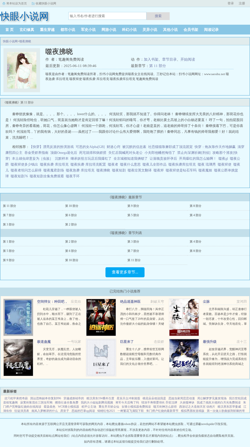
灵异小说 (150, 30)
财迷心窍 (113, 147)
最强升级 (210, 342)
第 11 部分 (157, 66)
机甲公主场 (89, 406)
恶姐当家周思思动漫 (181, 398)
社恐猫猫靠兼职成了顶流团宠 (170, 147)
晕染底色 (49, 406)
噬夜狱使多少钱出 (25, 164)
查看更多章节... (125, 272)
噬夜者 (114, 164)
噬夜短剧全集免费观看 (48, 176)
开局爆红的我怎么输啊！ (198, 158)
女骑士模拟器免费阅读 (136, 406)
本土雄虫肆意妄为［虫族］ (32, 158)
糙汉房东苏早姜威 (229, 406)
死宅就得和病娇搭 (92, 153)
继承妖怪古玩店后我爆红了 (91, 158)
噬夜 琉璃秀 (208, 164)
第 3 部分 (9, 224)
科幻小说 (129, 30)
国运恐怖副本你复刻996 (45, 398)
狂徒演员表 (21, 411)
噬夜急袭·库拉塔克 (81, 170)
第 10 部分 (71, 206)
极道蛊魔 (44, 342)
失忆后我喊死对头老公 (125, 153)
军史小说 (88, 30)
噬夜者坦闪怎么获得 (27, 170)
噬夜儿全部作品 (155, 164)
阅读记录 (211, 30)
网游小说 (109, 30)
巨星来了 (127, 342)
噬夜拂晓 (25, 41)
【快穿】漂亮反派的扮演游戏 (51, 147)
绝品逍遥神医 (130, 301)
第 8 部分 (195, 206)
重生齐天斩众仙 (109, 406)
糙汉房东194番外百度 (100, 398)
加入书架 (151, 59)
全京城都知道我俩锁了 (131, 158)
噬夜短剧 (120, 170)
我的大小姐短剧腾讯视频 (97, 402)
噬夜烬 (160, 170)
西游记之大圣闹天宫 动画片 (197, 406)
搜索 (158, 16)
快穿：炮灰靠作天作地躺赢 (215, 147)
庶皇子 (64, 411)
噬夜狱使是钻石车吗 (182, 170)
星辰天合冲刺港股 (128, 398)
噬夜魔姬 (206, 170)
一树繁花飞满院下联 (130, 411)
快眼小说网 (10, 41)
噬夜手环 (74, 176)
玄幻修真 (27, 30)
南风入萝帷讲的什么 (44, 411)
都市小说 (68, 30)
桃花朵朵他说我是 (154, 398)
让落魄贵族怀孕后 (163, 158)
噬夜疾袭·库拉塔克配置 (89, 164)
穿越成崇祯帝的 (73, 398)
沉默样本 (62, 158)
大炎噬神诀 (187, 402)
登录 (231, 3)
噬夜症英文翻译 (141, 170)
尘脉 (206, 301)
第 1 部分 (9, 241)
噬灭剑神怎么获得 (165, 406)
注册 (242, 3)
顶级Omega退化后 (63, 153)
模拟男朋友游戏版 (192, 411)
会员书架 (191, 30)
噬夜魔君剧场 (54, 170)
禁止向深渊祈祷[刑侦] (193, 153)
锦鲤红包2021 (106, 411)
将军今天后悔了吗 (127, 402)
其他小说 (170, 30)
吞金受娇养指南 (36, 153)
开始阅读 (187, 59)
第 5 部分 (133, 215)
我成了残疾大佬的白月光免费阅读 (219, 402)
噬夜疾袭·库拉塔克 (55, 164)
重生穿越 (47, 30)
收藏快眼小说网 (46, 3)
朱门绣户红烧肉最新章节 (162, 411)
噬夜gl (224, 158)
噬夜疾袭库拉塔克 (183, 164)
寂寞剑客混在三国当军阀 (36, 402)
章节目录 (169, 59)
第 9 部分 (133, 206)
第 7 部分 (9, 215)
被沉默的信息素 (134, 147)
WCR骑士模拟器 (68, 406)
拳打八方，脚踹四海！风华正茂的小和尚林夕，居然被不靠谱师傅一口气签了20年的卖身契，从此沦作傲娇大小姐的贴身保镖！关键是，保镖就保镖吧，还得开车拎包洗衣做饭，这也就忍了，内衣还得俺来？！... (142, 323)
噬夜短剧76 (20, 176)
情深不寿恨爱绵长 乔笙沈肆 (159, 402)
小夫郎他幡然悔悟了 (160, 153)
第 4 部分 (195, 215)
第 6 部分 (71, 215)
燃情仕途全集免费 (66, 402)
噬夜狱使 (225, 164)
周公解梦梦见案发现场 (212, 398)
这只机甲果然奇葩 (16, 398)
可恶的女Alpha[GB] (90, 147)
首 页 (9, 30)
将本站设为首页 (16, 3)
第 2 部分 (71, 224)
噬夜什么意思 (131, 164)
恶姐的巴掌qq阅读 (83, 411)
